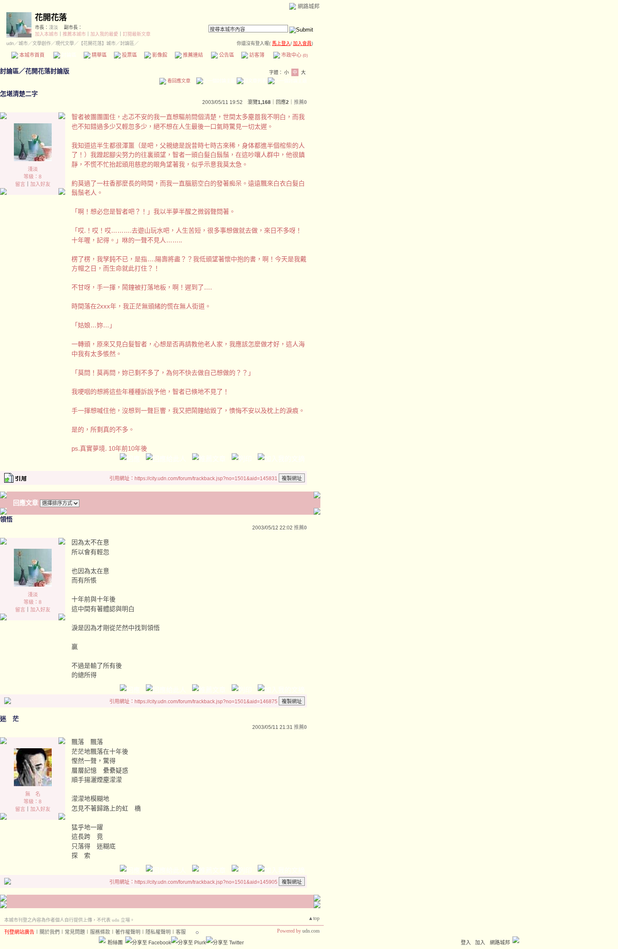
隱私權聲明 (158, 932)
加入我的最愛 (104, 34)
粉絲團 (115, 943)
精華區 (98, 55)
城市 (23, 43)
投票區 (129, 55)
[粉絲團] (102, 939)
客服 (181, 932)
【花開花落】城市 (97, 43)
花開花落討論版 (47, 70)
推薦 (300, 102)
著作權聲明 (127, 932)
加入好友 (40, 184)
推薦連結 (192, 55)
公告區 (226, 55)
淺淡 (53, 27)
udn (10, 43)
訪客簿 (256, 55)
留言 (20, 184)
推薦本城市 (74, 34)
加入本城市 (46, 34)
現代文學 (64, 43)
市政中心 (294, 55)
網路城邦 (309, 6)
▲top (314, 918)
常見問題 (75, 932)
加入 (480, 943)
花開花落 (51, 17)
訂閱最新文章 (137, 34)
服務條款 (100, 932)
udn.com (311, 931)
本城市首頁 (31, 55)
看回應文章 (178, 80)
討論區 (68, 55)
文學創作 (41, 43)
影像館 (159, 55)
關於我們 (50, 932)
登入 (466, 943)
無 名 (32, 794)
